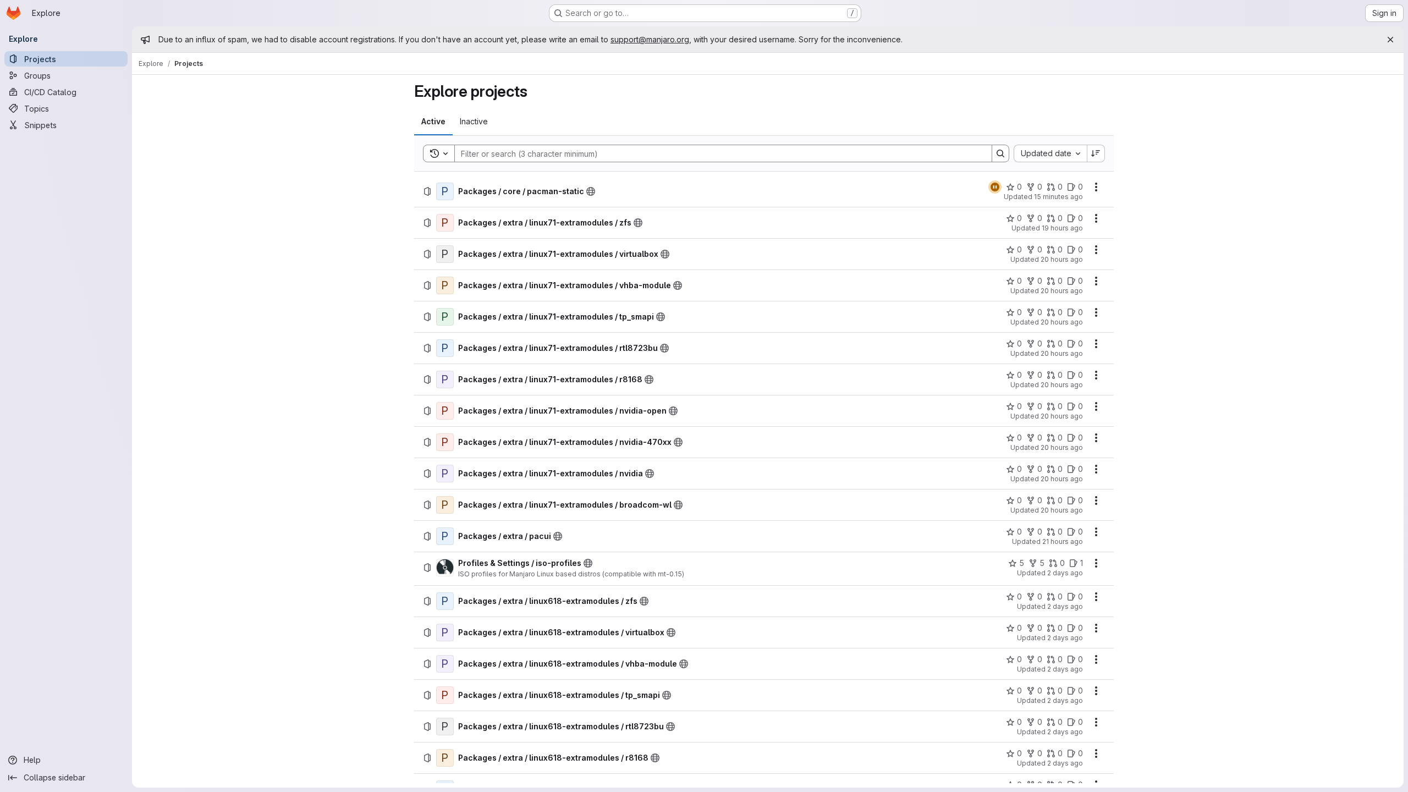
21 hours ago (1062, 541)
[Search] (1000, 153)
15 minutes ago (1058, 197)
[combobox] (1050, 153)
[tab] (433, 121)
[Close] (1390, 39)
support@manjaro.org (649, 39)
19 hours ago (1062, 228)
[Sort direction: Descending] (1096, 153)
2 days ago (1065, 573)
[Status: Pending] (995, 187)
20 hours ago (1062, 259)
